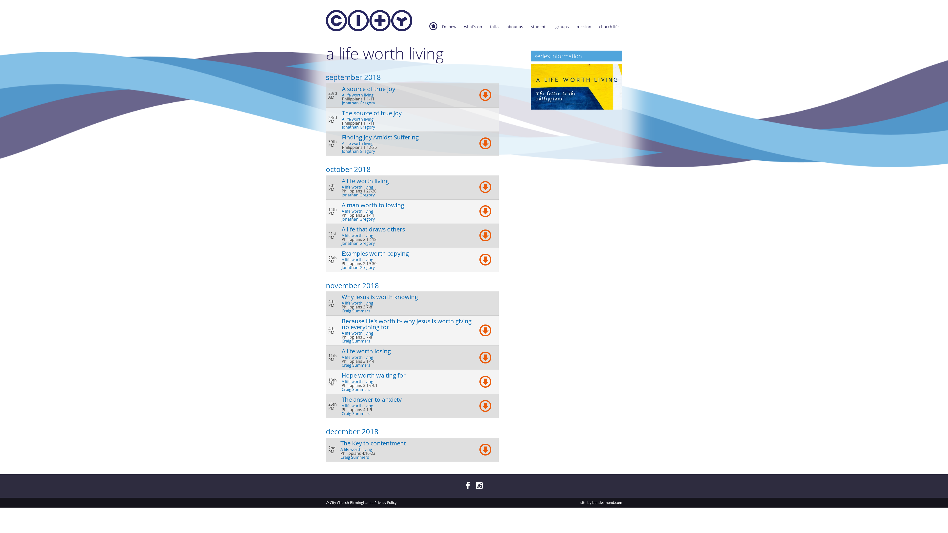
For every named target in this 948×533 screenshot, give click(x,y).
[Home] (369, 21)
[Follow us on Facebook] (468, 485)
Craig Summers (356, 311)
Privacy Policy (385, 502)
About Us (515, 26)
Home (433, 29)
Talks (494, 26)
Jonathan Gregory (358, 103)
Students (539, 26)
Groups (562, 26)
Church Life (609, 26)
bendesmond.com (607, 502)
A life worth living (358, 95)
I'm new (449, 26)
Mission (584, 26)
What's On (473, 26)
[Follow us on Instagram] (479, 485)
